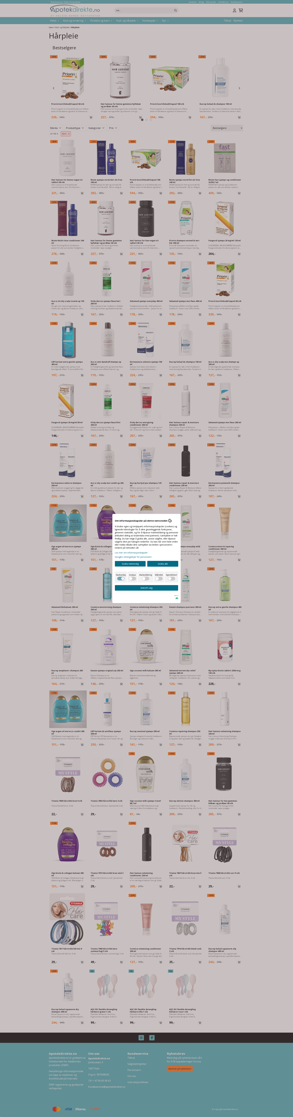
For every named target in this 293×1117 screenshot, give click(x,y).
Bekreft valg (146, 587)
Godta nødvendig (130, 563)
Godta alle (163, 563)
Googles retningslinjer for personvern (133, 556)
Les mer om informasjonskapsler (131, 552)
